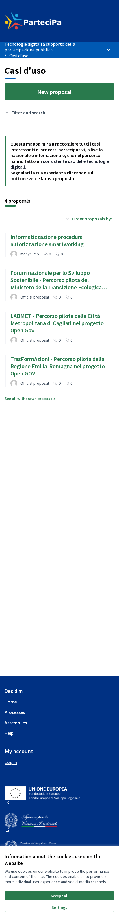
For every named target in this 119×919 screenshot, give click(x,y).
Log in (11, 762)
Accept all (59, 895)
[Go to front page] (45, 21)
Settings (59, 907)
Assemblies (16, 722)
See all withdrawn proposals (30, 398)
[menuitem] (59, 702)
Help (9, 733)
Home (11, 702)
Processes (15, 712)
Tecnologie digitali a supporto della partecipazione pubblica (40, 47)
